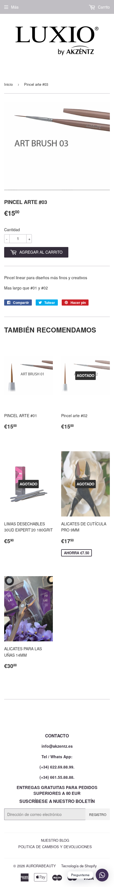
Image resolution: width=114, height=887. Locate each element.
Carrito (103, 7)
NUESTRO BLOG (55, 840)
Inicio (8, 84)
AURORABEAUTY (41, 865)
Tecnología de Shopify (79, 865)
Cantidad (12, 229)
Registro (97, 814)
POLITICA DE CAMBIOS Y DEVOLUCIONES (55, 846)
